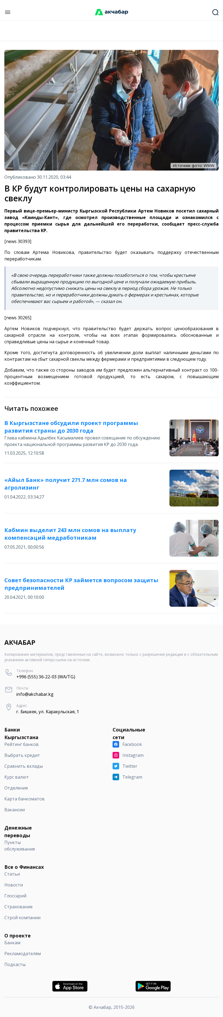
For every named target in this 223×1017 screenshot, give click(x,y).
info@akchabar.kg (35, 694)
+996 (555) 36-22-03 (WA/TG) (45, 677)
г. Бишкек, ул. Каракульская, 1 (47, 712)
